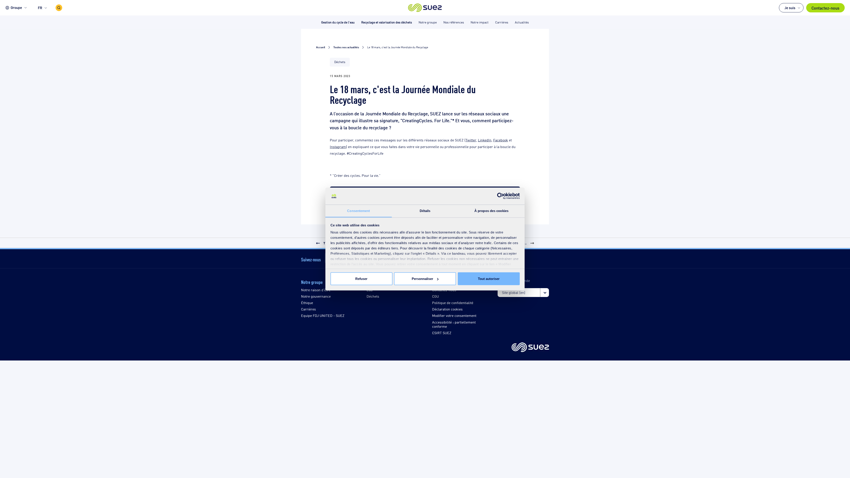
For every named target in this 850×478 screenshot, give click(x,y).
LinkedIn (484, 140)
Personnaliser (422, 279)
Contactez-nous (825, 8)
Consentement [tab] (358, 210)
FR (40, 7)
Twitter (471, 140)
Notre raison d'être (315, 289)
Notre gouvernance (316, 296)
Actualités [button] (522, 22)
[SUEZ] (530, 347)
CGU (435, 296)
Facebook (500, 140)
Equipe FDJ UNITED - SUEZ (322, 315)
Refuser (361, 279)
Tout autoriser (489, 279)
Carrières (308, 309)
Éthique (307, 302)
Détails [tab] (425, 210)
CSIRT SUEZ (441, 332)
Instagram (338, 146)
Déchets (373, 296)
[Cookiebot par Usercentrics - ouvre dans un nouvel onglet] (500, 196)
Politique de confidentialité (452, 302)
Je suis (789, 7)
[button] (425, 7)
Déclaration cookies (447, 309)
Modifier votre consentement (454, 315)
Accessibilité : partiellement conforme (454, 324)
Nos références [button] (453, 22)
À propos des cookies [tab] (491, 210)
